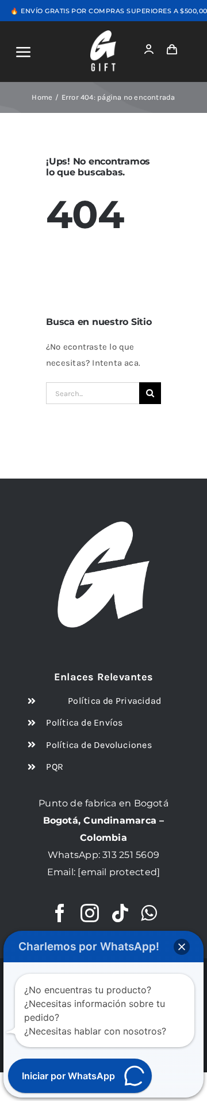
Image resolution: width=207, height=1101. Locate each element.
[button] (182, 947)
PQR (54, 766)
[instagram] (89, 913)
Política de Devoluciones (98, 744)
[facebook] (60, 913)
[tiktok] (120, 913)
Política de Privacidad (114, 700)
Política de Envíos (84, 722)
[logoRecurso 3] (103, 34)
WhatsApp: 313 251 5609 (103, 854)
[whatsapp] (148, 913)
